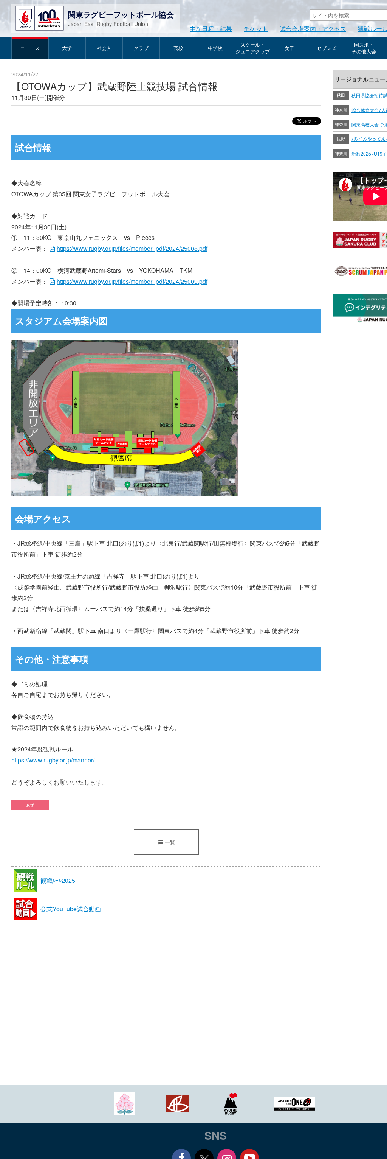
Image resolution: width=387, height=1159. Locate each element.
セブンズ (326, 47)
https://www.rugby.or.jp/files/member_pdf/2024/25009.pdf (132, 281)
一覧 (170, 842)
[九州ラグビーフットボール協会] (230, 1102)
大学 (67, 47)
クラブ (141, 47)
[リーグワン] (294, 1102)
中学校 (215, 47)
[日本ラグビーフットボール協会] (124, 1102)
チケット (256, 28)
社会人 (104, 47)
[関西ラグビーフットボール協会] (177, 1102)
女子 (289, 47)
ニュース (30, 47)
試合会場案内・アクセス (313, 28)
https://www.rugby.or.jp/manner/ (52, 760)
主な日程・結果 (211, 28)
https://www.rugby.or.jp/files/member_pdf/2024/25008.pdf (132, 248)
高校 (178, 47)
